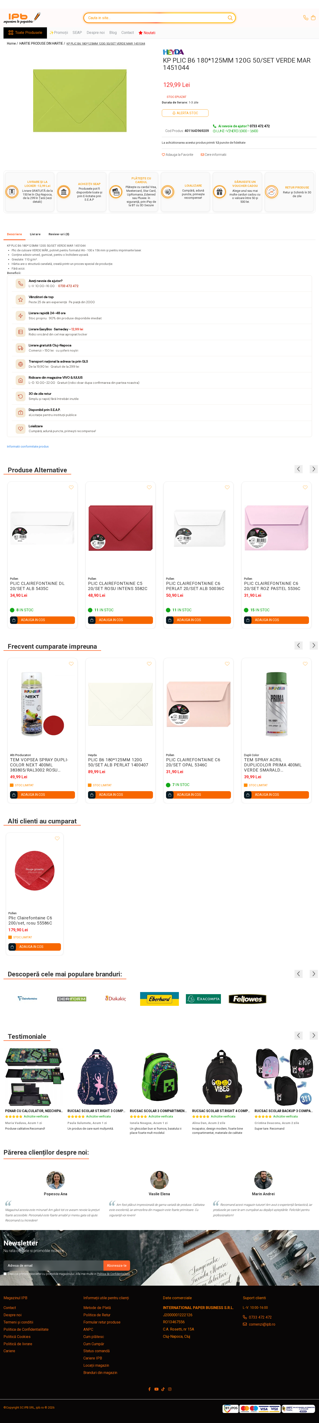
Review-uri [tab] (59, 234)
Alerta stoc (187, 113)
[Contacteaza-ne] (305, 18)
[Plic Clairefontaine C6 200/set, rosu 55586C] (34, 871)
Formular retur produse (102, 1322)
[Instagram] (170, 1389)
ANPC (88, 1329)
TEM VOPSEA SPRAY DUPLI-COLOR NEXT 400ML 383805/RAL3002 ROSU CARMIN (39, 765)
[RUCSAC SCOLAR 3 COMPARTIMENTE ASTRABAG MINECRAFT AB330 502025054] (159, 1077)
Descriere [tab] (14, 234)
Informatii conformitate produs (28, 446)
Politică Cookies (17, 1336)
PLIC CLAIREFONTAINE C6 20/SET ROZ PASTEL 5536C (272, 586)
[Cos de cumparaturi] (313, 18)
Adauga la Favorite (179, 155)
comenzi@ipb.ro (261, 1324)
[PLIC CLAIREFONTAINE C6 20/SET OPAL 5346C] (198, 704)
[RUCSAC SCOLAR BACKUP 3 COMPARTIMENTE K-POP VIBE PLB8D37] (284, 1077)
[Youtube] (156, 1389)
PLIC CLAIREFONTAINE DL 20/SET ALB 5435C (37, 586)
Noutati (149, 33)
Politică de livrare (18, 1344)
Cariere (9, 1351)
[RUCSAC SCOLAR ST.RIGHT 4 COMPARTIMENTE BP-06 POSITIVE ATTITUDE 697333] (222, 1077)
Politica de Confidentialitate (113, 1274)
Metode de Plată (97, 1308)
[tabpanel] (80, 100)
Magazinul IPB (15, 1298)
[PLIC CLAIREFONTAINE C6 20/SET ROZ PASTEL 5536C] (276, 528)
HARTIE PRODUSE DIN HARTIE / (42, 43)
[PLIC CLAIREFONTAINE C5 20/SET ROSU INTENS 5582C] (120, 528)
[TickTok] (163, 1389)
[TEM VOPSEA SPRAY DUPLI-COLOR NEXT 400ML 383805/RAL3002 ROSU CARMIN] (42, 704)
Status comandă (96, 1351)
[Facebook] (149, 1389)
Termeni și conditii (18, 1322)
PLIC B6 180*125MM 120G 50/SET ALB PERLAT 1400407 (118, 762)
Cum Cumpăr (93, 1344)
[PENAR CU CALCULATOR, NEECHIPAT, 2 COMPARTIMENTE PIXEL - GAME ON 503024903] (35, 1077)
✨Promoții (58, 32)
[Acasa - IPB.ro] (27, 18)
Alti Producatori (20, 755)
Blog (113, 32)
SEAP (77, 32)
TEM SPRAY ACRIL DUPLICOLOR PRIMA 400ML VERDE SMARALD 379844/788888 (272, 765)
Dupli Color (251, 755)
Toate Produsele (28, 32)
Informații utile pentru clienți (106, 1298)
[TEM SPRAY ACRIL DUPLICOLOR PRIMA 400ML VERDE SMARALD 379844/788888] (276, 704)
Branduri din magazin (100, 1372)
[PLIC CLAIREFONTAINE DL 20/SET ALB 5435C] (42, 528)
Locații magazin (96, 1365)
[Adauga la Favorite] (71, 487)
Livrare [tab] (35, 234)
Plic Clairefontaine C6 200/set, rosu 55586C (30, 920)
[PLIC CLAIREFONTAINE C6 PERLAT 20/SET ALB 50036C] (198, 528)
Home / (13, 43)
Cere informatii (215, 155)
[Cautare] (230, 18)
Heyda (92, 755)
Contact (127, 32)
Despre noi (96, 32)
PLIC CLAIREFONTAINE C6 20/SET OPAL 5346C (193, 762)
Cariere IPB (92, 1358)
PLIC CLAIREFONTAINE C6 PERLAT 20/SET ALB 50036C (195, 586)
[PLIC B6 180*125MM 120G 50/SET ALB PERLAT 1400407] (120, 704)
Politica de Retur (96, 1315)
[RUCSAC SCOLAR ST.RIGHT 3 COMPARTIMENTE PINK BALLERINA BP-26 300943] (97, 1077)
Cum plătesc (93, 1336)
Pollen (14, 578)
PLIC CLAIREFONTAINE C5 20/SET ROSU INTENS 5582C (117, 586)
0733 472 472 (68, 286)
